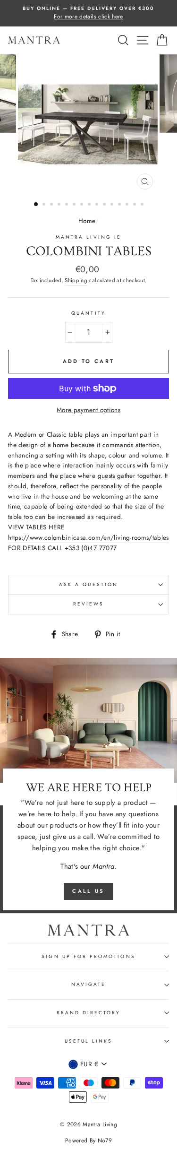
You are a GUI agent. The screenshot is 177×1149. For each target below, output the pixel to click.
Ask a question (88, 584)
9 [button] (97, 205)
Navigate (88, 984)
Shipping (76, 280)
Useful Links (89, 1041)
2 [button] (44, 205)
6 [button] (75, 205)
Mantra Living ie (88, 237)
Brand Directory (89, 1012)
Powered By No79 (88, 1140)
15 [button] (143, 205)
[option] (88, 13)
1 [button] (36, 204)
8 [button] (90, 205)
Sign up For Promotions (88, 956)
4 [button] (60, 205)
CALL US (88, 891)
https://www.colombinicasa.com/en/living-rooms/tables (88, 537)
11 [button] (112, 205)
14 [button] (135, 205)
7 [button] (82, 205)
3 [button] (52, 205)
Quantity (88, 313)
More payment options (88, 410)
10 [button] (105, 205)
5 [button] (67, 205)
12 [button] (120, 205)
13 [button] (128, 205)
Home (86, 220)
